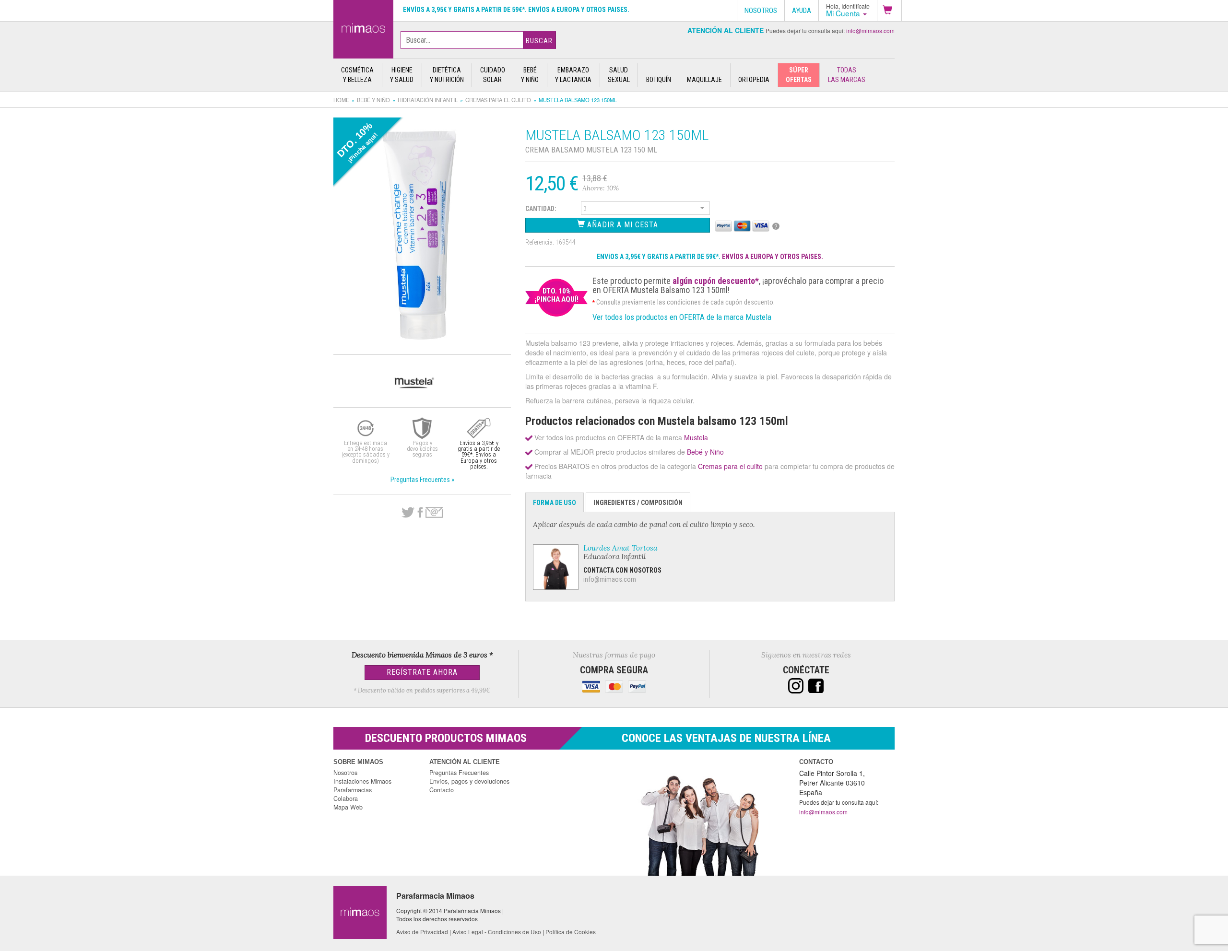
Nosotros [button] (760, 10)
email (434, 512)
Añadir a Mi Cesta (621, 224)
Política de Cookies (570, 932)
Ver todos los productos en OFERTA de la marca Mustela (681, 317)
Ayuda (801, 10)
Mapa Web (348, 807)
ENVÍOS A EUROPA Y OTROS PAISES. (772, 256)
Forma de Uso (554, 502)
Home (341, 100)
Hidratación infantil (428, 100)
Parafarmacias (352, 790)
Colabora (345, 798)
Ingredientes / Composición (638, 502)
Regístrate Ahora (422, 672)
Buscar (539, 40)
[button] (889, 10)
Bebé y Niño (373, 100)
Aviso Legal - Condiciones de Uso (496, 932)
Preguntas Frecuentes (459, 772)
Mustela (696, 437)
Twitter (407, 512)
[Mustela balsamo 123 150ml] (363, 27)
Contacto (441, 790)
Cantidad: (540, 208)
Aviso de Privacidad (422, 932)
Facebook (420, 512)
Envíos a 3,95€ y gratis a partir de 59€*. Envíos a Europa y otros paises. (516, 9)
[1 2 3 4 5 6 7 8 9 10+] (645, 209)
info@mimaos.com (870, 30)
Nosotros (345, 772)
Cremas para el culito (498, 100)
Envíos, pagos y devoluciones (469, 781)
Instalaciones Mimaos (362, 781)
